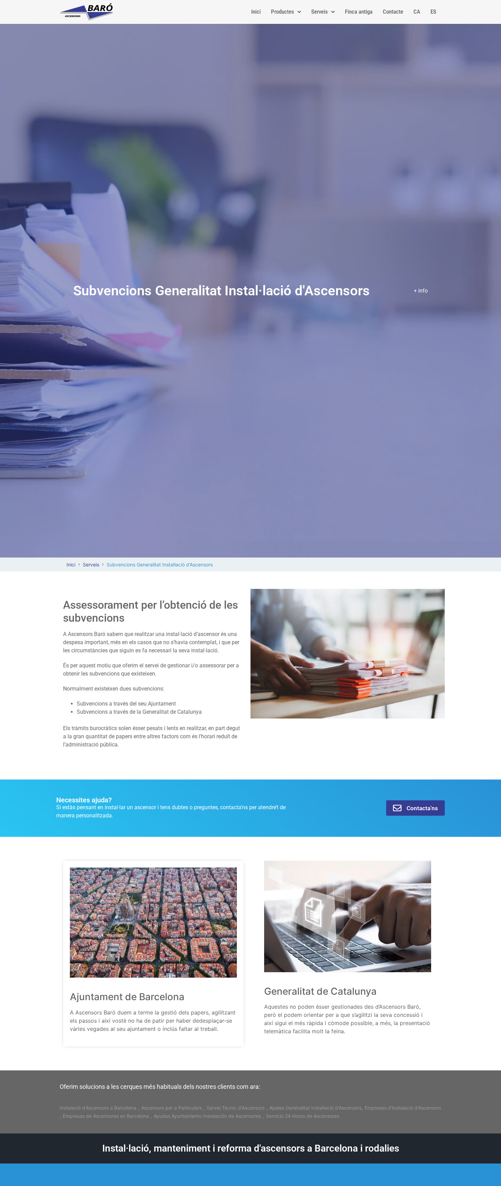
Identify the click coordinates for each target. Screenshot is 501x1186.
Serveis (91, 564)
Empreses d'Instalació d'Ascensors (403, 1108)
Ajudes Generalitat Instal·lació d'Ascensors (315, 1108)
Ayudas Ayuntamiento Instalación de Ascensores (207, 1116)
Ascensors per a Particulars (171, 1108)
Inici (70, 564)
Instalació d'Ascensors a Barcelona (98, 1108)
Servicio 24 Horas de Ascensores (302, 1116)
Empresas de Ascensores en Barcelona (106, 1116)
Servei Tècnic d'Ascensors (235, 1108)
